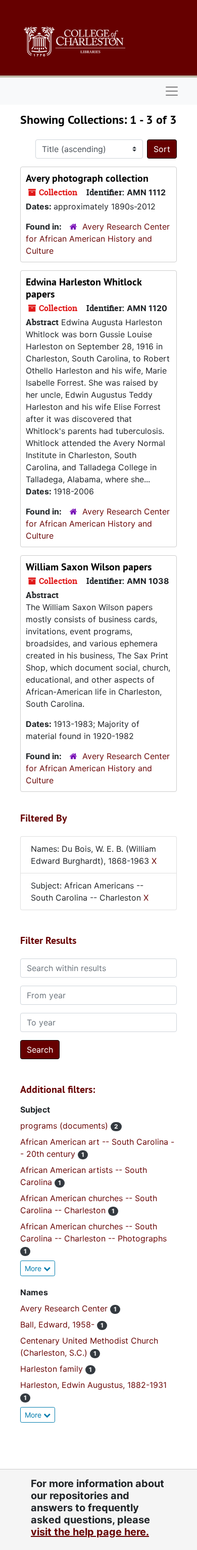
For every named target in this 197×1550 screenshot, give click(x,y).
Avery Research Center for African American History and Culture (98, 239)
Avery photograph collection (87, 178)
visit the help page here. (90, 1532)
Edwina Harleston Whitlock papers (83, 288)
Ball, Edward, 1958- (58, 1324)
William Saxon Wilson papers (89, 566)
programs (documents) (65, 1126)
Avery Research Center (65, 1308)
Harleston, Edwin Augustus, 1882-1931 (93, 1385)
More (34, 1268)
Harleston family (52, 1369)
